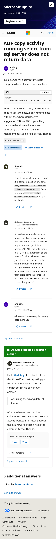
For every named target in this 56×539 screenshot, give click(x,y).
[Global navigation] (3, 32)
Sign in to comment (13, 338)
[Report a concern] (6, 154)
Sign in (50, 32)
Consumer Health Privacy (14, 526)
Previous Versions (28, 517)
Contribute (7, 521)
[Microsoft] (28, 33)
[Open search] (42, 32)
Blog (42, 517)
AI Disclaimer (9, 517)
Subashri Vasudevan (24, 222)
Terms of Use (39, 526)
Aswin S (18, 166)
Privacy (20, 521)
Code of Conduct (10, 530)
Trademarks (31, 530)
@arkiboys (20, 375)
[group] (28, 99)
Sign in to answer (12, 492)
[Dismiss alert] (51, 4)
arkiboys (14, 67)
